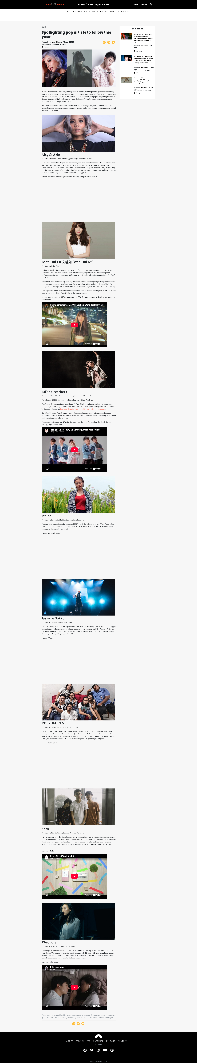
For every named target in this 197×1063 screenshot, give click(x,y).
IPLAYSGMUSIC (124, 11)
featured (63, 409)
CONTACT (110, 1041)
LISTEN (95, 11)
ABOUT (69, 1041)
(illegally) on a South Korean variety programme (86, 409)
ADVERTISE (123, 1041)
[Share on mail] (104, 42)
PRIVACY (80, 1041)
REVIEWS (103, 11)
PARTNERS (98, 1041)
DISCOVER (77, 11)
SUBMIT (112, 11)
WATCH (87, 11)
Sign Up (144, 4)
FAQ (89, 1041)
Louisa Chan (55, 42)
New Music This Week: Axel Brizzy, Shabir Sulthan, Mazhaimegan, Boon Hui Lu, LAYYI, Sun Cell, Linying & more (143, 38)
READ (69, 11)
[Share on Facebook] (108, 42)
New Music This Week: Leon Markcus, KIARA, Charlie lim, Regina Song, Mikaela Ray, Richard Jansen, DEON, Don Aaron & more (143, 60)
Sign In (135, 4)
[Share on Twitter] (113, 42)
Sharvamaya (143, 46)
